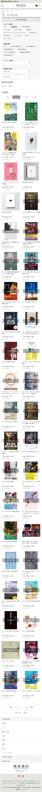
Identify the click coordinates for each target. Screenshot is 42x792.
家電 (3, 744)
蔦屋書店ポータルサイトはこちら (21, 771)
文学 (11, 86)
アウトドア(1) (7, 38)
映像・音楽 (5, 732)
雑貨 (3, 740)
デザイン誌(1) (18, 29)
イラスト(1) (17, 35)
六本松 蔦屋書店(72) (16, 46)
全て (5, 26)
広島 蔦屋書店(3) (8, 55)
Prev (11, 707)
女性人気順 (25, 97)
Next (31, 707)
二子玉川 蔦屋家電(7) (9, 52)
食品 (3, 748)
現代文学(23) (33, 32)
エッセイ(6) (7, 29)
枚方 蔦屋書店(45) (30, 46)
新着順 (34, 97)
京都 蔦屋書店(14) (8, 49)
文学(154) (14, 26)
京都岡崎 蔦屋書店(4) (25, 52)
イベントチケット (7, 752)
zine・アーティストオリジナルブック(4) (14, 32)
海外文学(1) (7, 35)
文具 (3, 736)
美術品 (4, 723)
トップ (3, 11)
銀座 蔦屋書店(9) (22, 49)
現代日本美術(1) (26, 26)
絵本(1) (27, 35)
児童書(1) (28, 29)
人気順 (7, 97)
